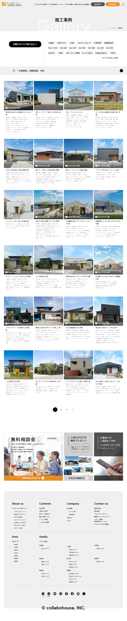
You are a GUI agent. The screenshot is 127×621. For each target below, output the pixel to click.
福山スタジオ (100, 548)
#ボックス (43, 117)
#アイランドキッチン (101, 232)
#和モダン (102, 125)
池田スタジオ (72, 549)
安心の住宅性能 (18, 517)
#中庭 (52, 183)
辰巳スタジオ (45, 564)
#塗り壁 (53, 119)
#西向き (87, 234)
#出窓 (114, 121)
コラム (69, 520)
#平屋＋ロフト (81, 172)
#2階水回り (117, 336)
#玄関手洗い (99, 340)
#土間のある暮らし (23, 119)
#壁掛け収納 (26, 335)
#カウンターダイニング (22, 125)
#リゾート (81, 123)
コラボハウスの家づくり (42, 4)
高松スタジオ (72, 561)
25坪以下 (51, 53)
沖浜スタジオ (45, 576)
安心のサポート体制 (19, 525)
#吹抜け (103, 179)
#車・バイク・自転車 (11, 119)
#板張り (98, 121)
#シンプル (8, 228)
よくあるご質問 (44, 522)
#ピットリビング (40, 236)
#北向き (15, 181)
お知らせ (69, 518)
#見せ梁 (28, 181)
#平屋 (19, 117)
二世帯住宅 (98, 43)
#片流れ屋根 (104, 117)
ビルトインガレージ (84, 43)
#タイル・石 (24, 281)
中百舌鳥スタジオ (74, 552)
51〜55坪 (72, 48)
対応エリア (15, 541)
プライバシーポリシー (101, 514)
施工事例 (54, 4)
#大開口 (47, 121)
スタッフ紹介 (72, 511)
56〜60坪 (63, 48)
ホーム (107, 28)
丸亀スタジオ (72, 564)
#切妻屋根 (13, 117)
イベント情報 (43, 519)
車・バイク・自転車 (73, 53)
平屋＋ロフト (61, 43)
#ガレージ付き (27, 333)
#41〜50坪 (56, 330)
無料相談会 (97, 508)
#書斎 (37, 234)
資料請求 (97, 511)
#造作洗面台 (17, 129)
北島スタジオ (45, 573)
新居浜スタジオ (73, 582)
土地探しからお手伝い (20, 522)
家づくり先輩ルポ (44, 514)
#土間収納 (26, 127)
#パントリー (53, 179)
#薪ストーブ (22, 121)
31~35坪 (100, 48)
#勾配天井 (51, 181)
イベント (61, 4)
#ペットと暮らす (100, 119)
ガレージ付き (52, 48)
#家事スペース (9, 129)
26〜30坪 (109, 48)
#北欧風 (68, 236)
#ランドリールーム (25, 179)
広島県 (96, 545)
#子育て (8, 121)
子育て (112, 53)
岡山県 (16, 550)
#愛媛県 (8, 117)
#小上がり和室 (110, 125)
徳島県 (16, 558)
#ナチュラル (44, 125)
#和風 (97, 125)
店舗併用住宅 (108, 43)
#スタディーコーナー (11, 127)
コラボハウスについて (20, 511)
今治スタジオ (72, 579)
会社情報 (69, 508)
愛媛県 (16, 561)
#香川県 (68, 115)
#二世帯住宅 (54, 172)
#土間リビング (18, 123)
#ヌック (20, 127)
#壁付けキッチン (17, 131)
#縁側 (72, 117)
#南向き (24, 129)
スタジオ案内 (69, 4)
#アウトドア (9, 131)
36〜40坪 (91, 48)
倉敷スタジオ (45, 561)
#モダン (28, 226)
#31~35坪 (56, 117)
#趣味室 (112, 123)
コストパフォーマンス (20, 520)
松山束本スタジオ (74, 573)
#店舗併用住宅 (116, 226)
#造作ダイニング (10, 125)
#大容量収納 (53, 121)
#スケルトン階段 (100, 177)
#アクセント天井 (45, 119)
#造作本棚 (98, 230)
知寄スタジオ (100, 561)
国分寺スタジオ (73, 567)
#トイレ (110, 232)
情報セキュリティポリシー (102, 517)
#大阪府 (8, 224)
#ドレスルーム (15, 283)
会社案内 (86, 4)
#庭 (50, 127)
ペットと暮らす (87, 53)
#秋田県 (38, 117)
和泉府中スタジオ (74, 555)
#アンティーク (19, 287)
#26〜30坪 (116, 172)
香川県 (16, 553)
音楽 (60, 53)
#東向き (38, 125)
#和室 (73, 334)
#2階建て (49, 117)
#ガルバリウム (10, 123)
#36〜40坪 (39, 174)
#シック (98, 236)
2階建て (51, 43)
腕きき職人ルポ (44, 517)
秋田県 (16, 544)
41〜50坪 (82, 48)
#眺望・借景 (14, 121)
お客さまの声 (78, 4)
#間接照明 (51, 125)
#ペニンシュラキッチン (42, 127)
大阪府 (16, 547)
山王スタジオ (45, 548)
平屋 (72, 43)
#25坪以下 (24, 117)
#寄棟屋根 (43, 224)
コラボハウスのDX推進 (101, 524)
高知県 (16, 555)
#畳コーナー (53, 123)
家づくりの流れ (18, 528)
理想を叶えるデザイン (20, 514)
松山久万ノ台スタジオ (75, 576)
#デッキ (42, 238)
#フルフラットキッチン (78, 287)
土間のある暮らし (101, 53)
